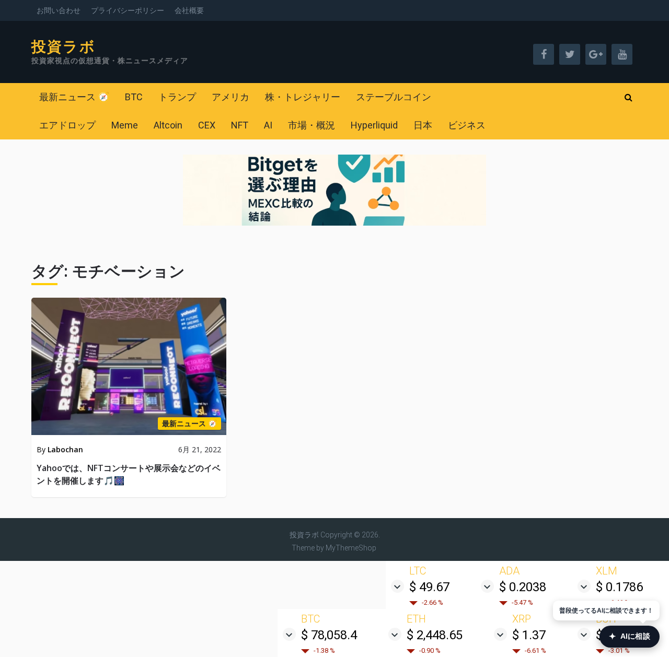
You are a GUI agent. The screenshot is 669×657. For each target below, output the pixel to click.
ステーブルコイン (393, 96)
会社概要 (189, 10)
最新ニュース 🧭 (74, 96)
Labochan (65, 449)
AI (268, 125)
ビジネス (467, 125)
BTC (134, 96)
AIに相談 (629, 636)
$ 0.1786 (619, 587)
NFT (239, 125)
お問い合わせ (58, 10)
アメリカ (230, 96)
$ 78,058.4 (329, 635)
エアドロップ (67, 125)
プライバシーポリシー (127, 10)
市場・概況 (311, 125)
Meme (124, 125)
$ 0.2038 (522, 587)
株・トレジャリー (302, 96)
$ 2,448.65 (435, 635)
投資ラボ (63, 47)
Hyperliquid (374, 125)
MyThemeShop (351, 548)
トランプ (177, 96)
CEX (206, 125)
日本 (422, 125)
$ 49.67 (429, 587)
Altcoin (168, 125)
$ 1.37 (529, 635)
